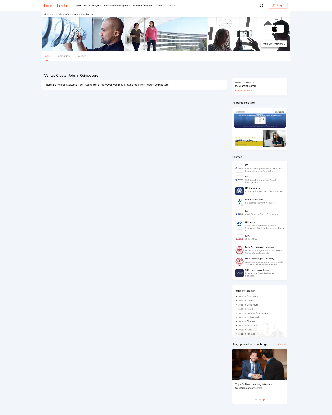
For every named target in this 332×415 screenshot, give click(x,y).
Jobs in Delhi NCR (248, 304)
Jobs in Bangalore (248, 296)
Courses (171, 5)
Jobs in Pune (245, 329)
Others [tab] (159, 5)
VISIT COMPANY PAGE (274, 44)
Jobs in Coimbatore (249, 325)
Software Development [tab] (117, 5)
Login (280, 5)
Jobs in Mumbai (247, 300)
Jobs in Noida (246, 309)
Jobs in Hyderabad (249, 317)
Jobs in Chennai (247, 321)
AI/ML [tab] (78, 5)
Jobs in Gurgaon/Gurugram (253, 313)
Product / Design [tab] (142, 5)
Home (50, 14)
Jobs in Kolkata (247, 333)
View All (282, 344)
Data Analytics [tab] (92, 5)
